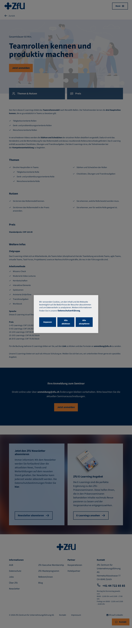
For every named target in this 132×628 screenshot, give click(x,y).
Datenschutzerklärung (69, 310)
